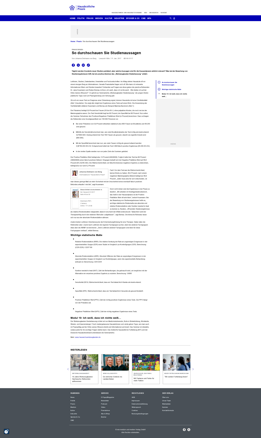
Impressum (136, 401)
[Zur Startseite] (82, 7)
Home (73, 41)
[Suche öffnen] (170, 18)
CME (143, 18)
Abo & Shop (105, 414)
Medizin (99, 18)
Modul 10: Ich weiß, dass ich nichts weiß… (174, 95)
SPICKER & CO (132, 18)
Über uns (165, 397)
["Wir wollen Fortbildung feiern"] (177, 369)
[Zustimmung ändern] (6, 431)
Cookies (135, 410)
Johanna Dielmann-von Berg (85, 58)
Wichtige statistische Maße (171, 89)
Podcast (104, 404)
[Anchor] (103, 235)
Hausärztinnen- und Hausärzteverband (127, 12)
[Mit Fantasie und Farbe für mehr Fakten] (146, 369)
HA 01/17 (129, 58)
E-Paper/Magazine (107, 397)
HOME (72, 18)
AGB (133, 397)
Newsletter (105, 401)
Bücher (103, 417)
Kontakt (164, 12)
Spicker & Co (75, 417)
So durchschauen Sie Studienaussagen (169, 84)
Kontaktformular (168, 410)
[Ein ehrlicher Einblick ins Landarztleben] (115, 369)
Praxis (89, 18)
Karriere (165, 407)
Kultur (108, 18)
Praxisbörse (105, 410)
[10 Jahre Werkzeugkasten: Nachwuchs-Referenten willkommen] (84, 369)
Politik (81, 18)
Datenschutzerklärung (140, 404)
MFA (149, 18)
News (73, 397)
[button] (193, 369)
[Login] (174, 18)
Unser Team (166, 401)
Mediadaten (153, 12)
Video (103, 407)
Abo (145, 12)
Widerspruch (136, 407)
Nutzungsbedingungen (140, 414)
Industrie (119, 18)
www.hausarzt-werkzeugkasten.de (88, 337)
